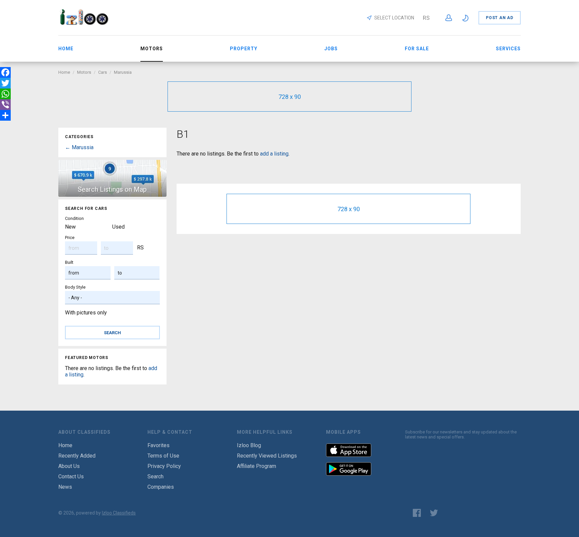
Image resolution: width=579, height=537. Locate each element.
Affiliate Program (256, 466)
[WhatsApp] (5, 93)
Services (508, 48)
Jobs (331, 48)
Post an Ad (499, 17)
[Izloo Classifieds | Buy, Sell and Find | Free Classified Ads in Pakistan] (87, 23)
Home (65, 48)
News (65, 487)
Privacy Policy (164, 466)
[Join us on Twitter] (434, 513)
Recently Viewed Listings (267, 456)
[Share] (5, 115)
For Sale (417, 48)
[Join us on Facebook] (417, 513)
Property (243, 48)
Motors (84, 72)
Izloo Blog (249, 445)
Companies (160, 487)
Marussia (123, 72)
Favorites (158, 445)
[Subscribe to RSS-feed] (452, 513)
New (70, 227)
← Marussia (79, 147)
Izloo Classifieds (119, 513)
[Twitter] (5, 83)
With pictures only (86, 312)
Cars (102, 72)
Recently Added (76, 456)
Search (155, 476)
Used (118, 227)
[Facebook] (5, 72)
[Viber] (5, 104)
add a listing (274, 154)
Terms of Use (163, 456)
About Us (69, 466)
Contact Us (71, 476)
